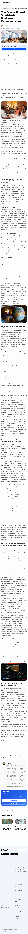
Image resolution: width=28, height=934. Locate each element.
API (1, 867)
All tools (16, 901)
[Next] (26, 840)
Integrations (3, 865)
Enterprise (17, 907)
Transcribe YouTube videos (20, 871)
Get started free (14, 800)
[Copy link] (2, 811)
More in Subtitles (4, 840)
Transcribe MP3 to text (19, 867)
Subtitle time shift (18, 892)
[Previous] (23, 840)
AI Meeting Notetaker (5, 860)
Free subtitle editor (19, 880)
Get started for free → (14, 48)
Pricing (16, 909)
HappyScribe (4, 8)
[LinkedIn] (7, 811)
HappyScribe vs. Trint (5, 909)
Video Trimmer (18, 897)
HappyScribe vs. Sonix (5, 912)
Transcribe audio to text (19, 860)
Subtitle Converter (18, 882)
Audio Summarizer (18, 873)
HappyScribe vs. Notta (5, 911)
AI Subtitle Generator (5, 880)
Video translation (18, 865)
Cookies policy (19, 927)
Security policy (4, 929)
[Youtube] (5, 931)
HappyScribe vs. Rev (5, 907)
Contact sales (14, 803)
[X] (10, 811)
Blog (9, 8)
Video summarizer (18, 875)
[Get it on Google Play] (14, 854)
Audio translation (18, 863)
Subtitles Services (4, 863)
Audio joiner (17, 895)
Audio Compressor (19, 888)
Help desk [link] (17, 916)
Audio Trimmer (18, 899)
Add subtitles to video (5, 882)
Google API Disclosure (12, 929)
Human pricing (18, 911)
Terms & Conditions (5, 927)
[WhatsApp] (5, 811)
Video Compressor (19, 890)
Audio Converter (18, 886)
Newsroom (17, 914)
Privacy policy (12, 927)
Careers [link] (16, 912)
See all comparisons (5, 914)
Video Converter (18, 884)
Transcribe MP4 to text (19, 869)
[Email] (12, 811)
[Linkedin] (1, 931)
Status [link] (16, 918)
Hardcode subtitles (19, 893)
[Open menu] (25, 3)
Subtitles (12, 8)
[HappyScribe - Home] (5, 2)
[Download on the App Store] (5, 854)
